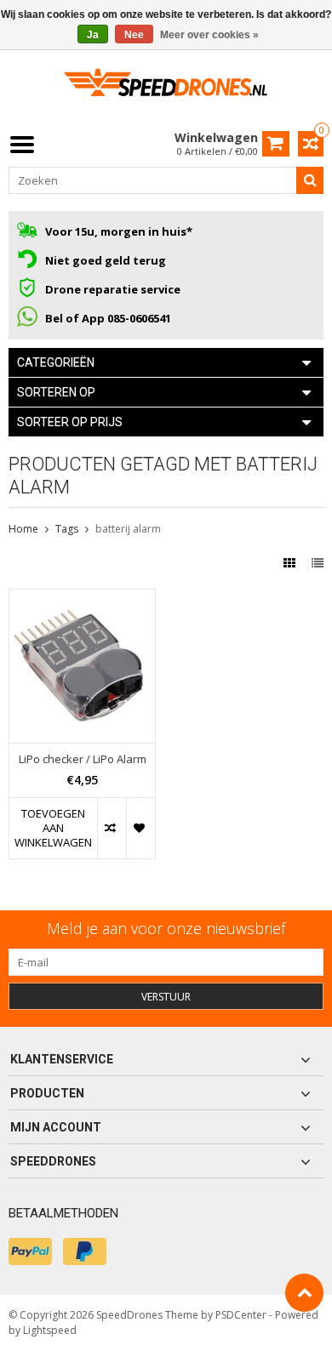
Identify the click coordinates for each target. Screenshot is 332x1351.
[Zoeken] (309, 180)
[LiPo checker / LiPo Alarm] (82, 598)
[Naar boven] (304, 1293)
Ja (93, 35)
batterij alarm (128, 529)
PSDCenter (240, 1315)
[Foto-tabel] (291, 563)
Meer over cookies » (209, 35)
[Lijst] (317, 563)
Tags (66, 529)
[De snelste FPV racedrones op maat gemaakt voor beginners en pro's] (166, 88)
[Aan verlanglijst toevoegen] (140, 828)
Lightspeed (50, 1330)
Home (23, 529)
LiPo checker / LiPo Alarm (82, 759)
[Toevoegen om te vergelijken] (111, 828)
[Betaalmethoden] (30, 1251)
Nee (134, 35)
